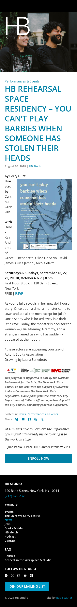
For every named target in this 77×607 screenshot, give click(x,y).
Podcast (10, 536)
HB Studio (35, 166)
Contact (10, 541)
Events (9, 511)
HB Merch (11, 532)
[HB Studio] (9, 6)
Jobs (7, 524)
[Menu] (70, 6)
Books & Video (14, 528)
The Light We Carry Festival (23, 516)
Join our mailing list (26, 586)
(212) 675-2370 (15, 496)
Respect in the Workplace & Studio (28, 560)
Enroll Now (38, 458)
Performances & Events (22, 81)
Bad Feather (64, 597)
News (22, 414)
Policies (10, 556)
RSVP (19, 293)
